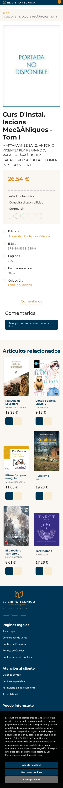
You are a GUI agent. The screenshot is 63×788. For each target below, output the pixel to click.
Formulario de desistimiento (19, 688)
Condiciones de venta (15, 637)
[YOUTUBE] (23, 611)
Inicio (6, 13)
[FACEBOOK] (6, 611)
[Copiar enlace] (39, 216)
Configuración (31, 779)
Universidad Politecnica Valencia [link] (29, 236)
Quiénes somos (12, 675)
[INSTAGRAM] (14, 611)
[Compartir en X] (18, 216)
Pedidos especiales (14, 681)
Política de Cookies (14, 650)
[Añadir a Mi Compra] (9, 421)
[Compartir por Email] (32, 216)
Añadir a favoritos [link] (22, 196)
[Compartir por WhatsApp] (25, 216)
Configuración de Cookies (17, 657)
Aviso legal (9, 631)
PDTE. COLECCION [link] (20, 285)
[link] (18, 421)
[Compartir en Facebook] (11, 216)
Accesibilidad (10, 694)
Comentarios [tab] (31, 301)
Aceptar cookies (31, 765)
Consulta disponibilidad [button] (26, 202)
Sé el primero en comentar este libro (28, 325)
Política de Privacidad (15, 644)
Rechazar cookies (31, 772)
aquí (40, 755)
